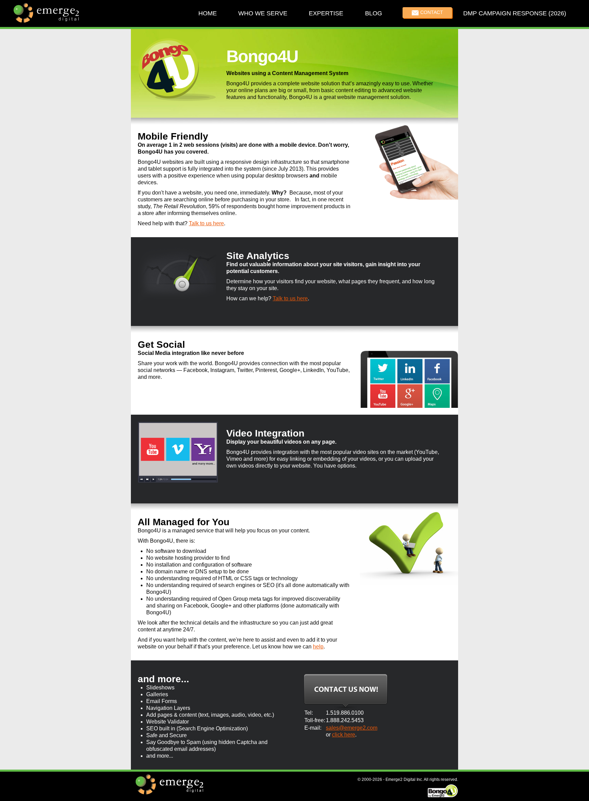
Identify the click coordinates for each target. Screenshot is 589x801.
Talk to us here (206, 223)
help (318, 646)
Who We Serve (262, 13)
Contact (431, 12)
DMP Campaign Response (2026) (514, 13)
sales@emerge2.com (351, 728)
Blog (373, 13)
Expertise (326, 13)
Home (207, 13)
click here (343, 735)
